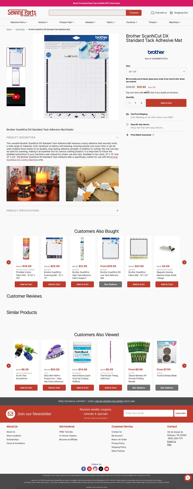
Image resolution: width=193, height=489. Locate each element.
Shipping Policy (119, 447)
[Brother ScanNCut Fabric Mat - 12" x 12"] (138, 262)
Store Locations (14, 435)
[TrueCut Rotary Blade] (167, 365)
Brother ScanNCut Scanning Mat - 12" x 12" (53, 275)
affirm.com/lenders (111, 480)
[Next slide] (16, 112)
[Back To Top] (189, 485)
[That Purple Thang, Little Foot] (110, 365)
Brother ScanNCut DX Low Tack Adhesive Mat (110, 275)
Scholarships (13, 439)
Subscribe (181, 413)
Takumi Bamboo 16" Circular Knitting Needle (138, 378)
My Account (117, 435)
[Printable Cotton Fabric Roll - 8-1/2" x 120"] (26, 262)
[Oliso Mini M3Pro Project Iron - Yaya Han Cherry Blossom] (54, 365)
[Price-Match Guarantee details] (153, 135)
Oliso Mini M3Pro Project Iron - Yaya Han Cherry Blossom (53, 378)
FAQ (169, 444)
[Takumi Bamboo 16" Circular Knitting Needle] (138, 365)
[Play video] (112, 47)
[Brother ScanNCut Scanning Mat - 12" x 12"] (54, 262)
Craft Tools (20, 29)
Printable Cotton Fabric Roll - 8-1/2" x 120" (25, 275)
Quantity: (130, 97)
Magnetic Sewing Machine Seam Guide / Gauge (166, 275)
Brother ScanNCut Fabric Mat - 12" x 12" (138, 273)
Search (135, 13)
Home (9, 29)
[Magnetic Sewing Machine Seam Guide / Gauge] (167, 262)
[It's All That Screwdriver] (26, 365)
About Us (11, 432)
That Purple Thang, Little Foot (109, 377)
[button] (178, 13)
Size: (128, 66)
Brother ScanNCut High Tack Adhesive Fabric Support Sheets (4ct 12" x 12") (82, 276)
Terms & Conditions (16, 443)
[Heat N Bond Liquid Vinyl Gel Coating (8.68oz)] (82, 365)
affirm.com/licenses (118, 482)
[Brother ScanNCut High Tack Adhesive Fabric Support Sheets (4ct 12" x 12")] (82, 262)
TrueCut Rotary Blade (167, 375)
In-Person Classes (68, 435)
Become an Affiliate (68, 439)
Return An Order (119, 439)
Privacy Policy (118, 443)
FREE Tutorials (66, 432)
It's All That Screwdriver (21, 377)
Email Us (171, 441)
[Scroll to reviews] (156, 46)
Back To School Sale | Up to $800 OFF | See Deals (96, 3)
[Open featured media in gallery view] (112, 39)
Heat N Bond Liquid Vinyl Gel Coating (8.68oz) (81, 378)
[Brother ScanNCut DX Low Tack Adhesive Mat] (110, 262)
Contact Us (117, 432)
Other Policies (118, 451)
